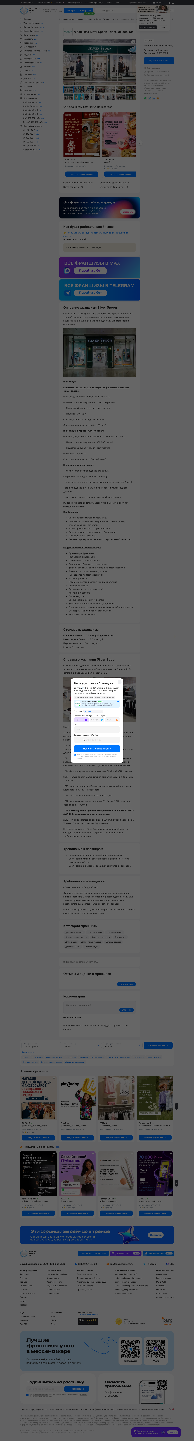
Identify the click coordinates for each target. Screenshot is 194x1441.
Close (120, 682)
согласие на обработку (88, 754)
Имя (75, 725)
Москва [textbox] (88, 711)
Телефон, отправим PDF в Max (86, 735)
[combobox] (93, 711)
